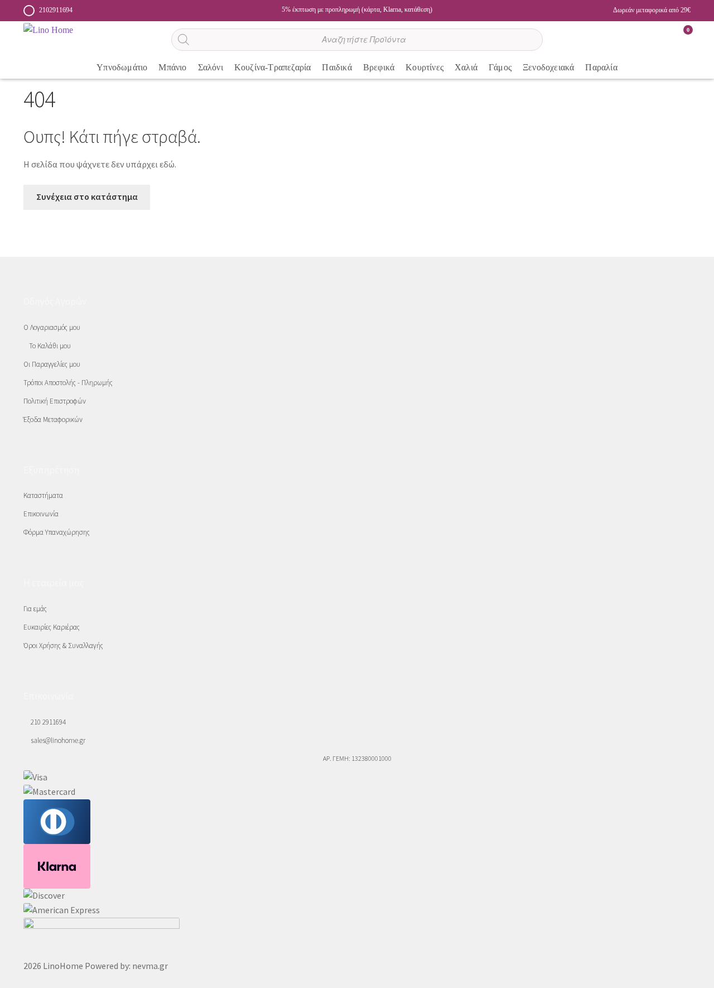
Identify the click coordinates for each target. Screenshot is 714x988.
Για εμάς (35, 608)
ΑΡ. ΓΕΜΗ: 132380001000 (357, 758)
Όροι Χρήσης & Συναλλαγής (63, 645)
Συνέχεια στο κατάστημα (87, 196)
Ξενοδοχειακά (548, 67)
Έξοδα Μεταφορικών (53, 419)
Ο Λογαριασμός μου (51, 327)
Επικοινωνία (41, 514)
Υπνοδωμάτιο (122, 67)
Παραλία (601, 67)
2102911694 (56, 10)
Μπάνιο (172, 67)
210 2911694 (47, 722)
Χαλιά (466, 67)
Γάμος (500, 67)
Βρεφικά (378, 67)
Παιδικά (336, 67)
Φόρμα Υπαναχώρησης (56, 532)
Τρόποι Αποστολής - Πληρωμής (68, 382)
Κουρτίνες (424, 67)
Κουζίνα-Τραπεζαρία (272, 67)
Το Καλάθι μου (50, 346)
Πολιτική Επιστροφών (54, 401)
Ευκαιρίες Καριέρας (51, 627)
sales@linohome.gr (57, 740)
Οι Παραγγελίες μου (51, 364)
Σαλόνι (210, 67)
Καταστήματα (43, 495)
